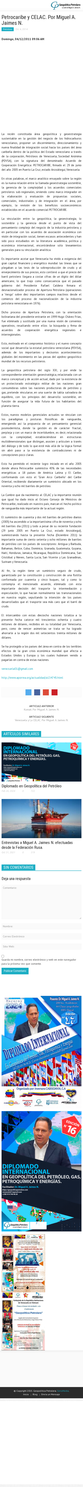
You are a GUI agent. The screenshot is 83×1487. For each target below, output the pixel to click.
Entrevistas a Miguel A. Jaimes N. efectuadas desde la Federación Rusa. (37, 845)
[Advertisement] (41, 87)
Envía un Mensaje (50, 1394)
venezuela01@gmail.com (17, 669)
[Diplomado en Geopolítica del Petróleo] (41, 761)
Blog (35, 1394)
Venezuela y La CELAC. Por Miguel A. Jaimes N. (41, 720)
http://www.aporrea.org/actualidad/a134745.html (32, 677)
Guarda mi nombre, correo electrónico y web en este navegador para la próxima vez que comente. (39, 961)
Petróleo (7, 29)
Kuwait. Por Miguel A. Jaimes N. (41, 709)
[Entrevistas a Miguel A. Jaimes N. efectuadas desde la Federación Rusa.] (41, 818)
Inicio (26, 1394)
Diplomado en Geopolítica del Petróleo (32, 786)
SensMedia (63, 1390)
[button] (15, 5)
